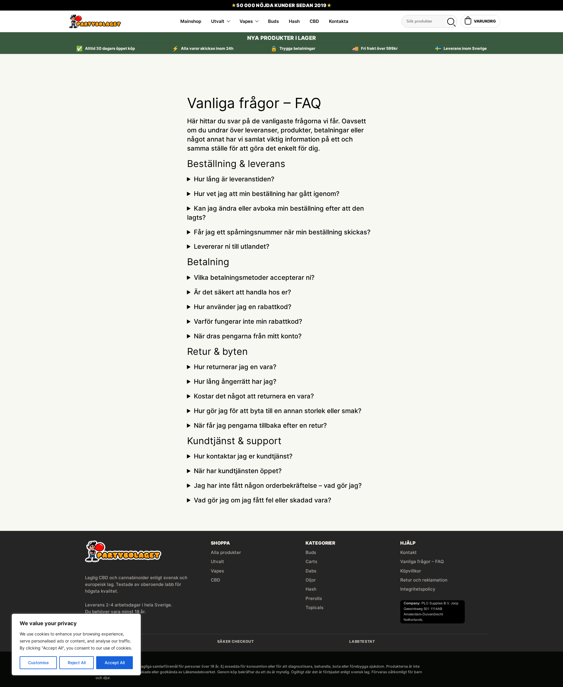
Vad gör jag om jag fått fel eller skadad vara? (262, 500)
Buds (273, 21)
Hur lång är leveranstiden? (234, 179)
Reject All (77, 662)
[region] (76, 644)
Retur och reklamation (423, 580)
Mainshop (190, 21)
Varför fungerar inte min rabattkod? (248, 321)
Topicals (314, 607)
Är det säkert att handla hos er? (242, 292)
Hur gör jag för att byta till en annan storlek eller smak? (278, 411)
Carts (311, 561)
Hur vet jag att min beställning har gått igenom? (267, 193)
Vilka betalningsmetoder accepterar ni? (254, 277)
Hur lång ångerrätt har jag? (235, 381)
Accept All (115, 662)
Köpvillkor (410, 571)
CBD (314, 21)
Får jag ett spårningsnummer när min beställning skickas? (282, 232)
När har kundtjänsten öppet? (238, 471)
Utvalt (217, 21)
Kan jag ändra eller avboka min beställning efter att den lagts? (275, 212)
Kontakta (338, 21)
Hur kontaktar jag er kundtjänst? (243, 456)
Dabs (311, 571)
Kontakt (408, 552)
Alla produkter (226, 552)
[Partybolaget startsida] (95, 21)
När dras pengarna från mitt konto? (248, 336)
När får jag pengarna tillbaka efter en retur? (260, 425)
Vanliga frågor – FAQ (422, 561)
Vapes (246, 21)
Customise (38, 662)
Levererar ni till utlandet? (231, 246)
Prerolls (314, 598)
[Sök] (450, 21)
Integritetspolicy (417, 589)
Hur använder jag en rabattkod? (242, 307)
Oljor (311, 580)
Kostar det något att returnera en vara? (254, 396)
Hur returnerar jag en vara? (235, 367)
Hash (294, 21)
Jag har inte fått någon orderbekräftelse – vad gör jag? (278, 485)
